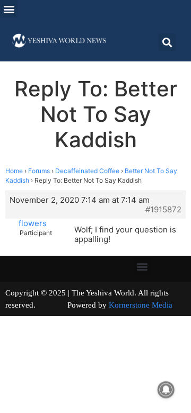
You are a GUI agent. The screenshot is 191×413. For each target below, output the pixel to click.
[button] (9, 8)
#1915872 (163, 209)
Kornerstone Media (140, 305)
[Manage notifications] (166, 389)
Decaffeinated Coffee (87, 171)
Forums (39, 171)
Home (14, 171)
